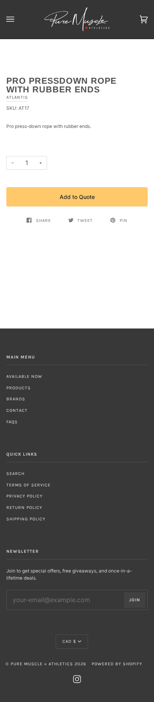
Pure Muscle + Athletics (42, 663)
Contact (17, 410)
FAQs (12, 421)
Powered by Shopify (117, 663)
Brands (15, 399)
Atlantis (17, 97)
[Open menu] (18, 19)
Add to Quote (77, 196)
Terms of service (28, 485)
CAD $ (69, 641)
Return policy (24, 507)
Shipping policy (25, 519)
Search (15, 473)
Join (134, 600)
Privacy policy (24, 496)
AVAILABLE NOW (24, 376)
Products (18, 387)
